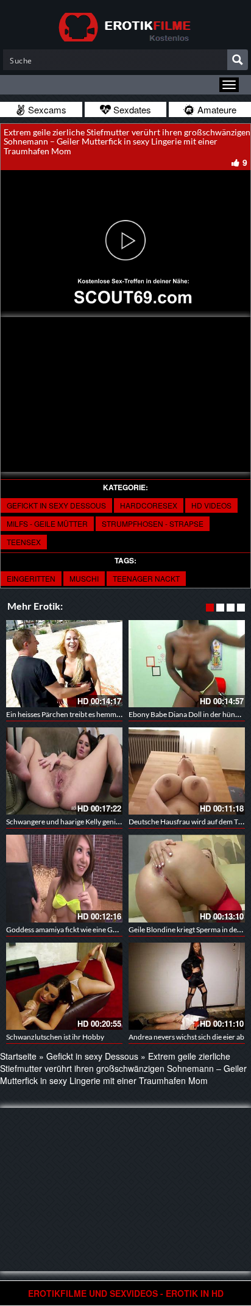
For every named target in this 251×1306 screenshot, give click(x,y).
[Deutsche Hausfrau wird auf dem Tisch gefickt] (187, 771)
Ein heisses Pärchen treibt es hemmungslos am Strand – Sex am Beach (115, 714)
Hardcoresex (148, 505)
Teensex (24, 542)
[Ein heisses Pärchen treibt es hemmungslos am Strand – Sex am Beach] (64, 663)
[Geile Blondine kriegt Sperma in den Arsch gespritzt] (187, 878)
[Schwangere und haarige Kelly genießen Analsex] (64, 771)
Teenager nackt (146, 578)
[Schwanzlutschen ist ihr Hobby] (64, 986)
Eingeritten (31, 578)
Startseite (18, 1056)
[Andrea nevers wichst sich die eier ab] (187, 986)
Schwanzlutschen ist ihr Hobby (55, 1036)
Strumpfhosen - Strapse (152, 523)
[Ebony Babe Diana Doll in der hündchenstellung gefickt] (187, 663)
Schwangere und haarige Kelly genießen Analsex (82, 821)
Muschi (84, 578)
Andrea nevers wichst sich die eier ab (186, 1036)
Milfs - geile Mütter (47, 523)
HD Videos (211, 505)
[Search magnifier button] (237, 59)
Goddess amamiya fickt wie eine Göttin (67, 929)
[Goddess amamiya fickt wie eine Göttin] (64, 878)
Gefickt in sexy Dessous (56, 505)
